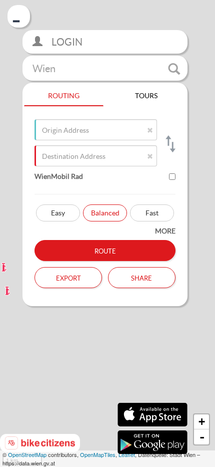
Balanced (105, 212)
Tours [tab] (146, 94)
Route (105, 250)
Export (68, 277)
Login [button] (66, 42)
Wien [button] (44, 68)
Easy (58, 212)
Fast (152, 212)
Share (141, 277)
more (165, 230)
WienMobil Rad (58, 176)
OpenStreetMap (27, 454)
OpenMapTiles (98, 454)
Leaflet (126, 454)
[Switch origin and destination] (170, 143)
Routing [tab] (64, 94)
